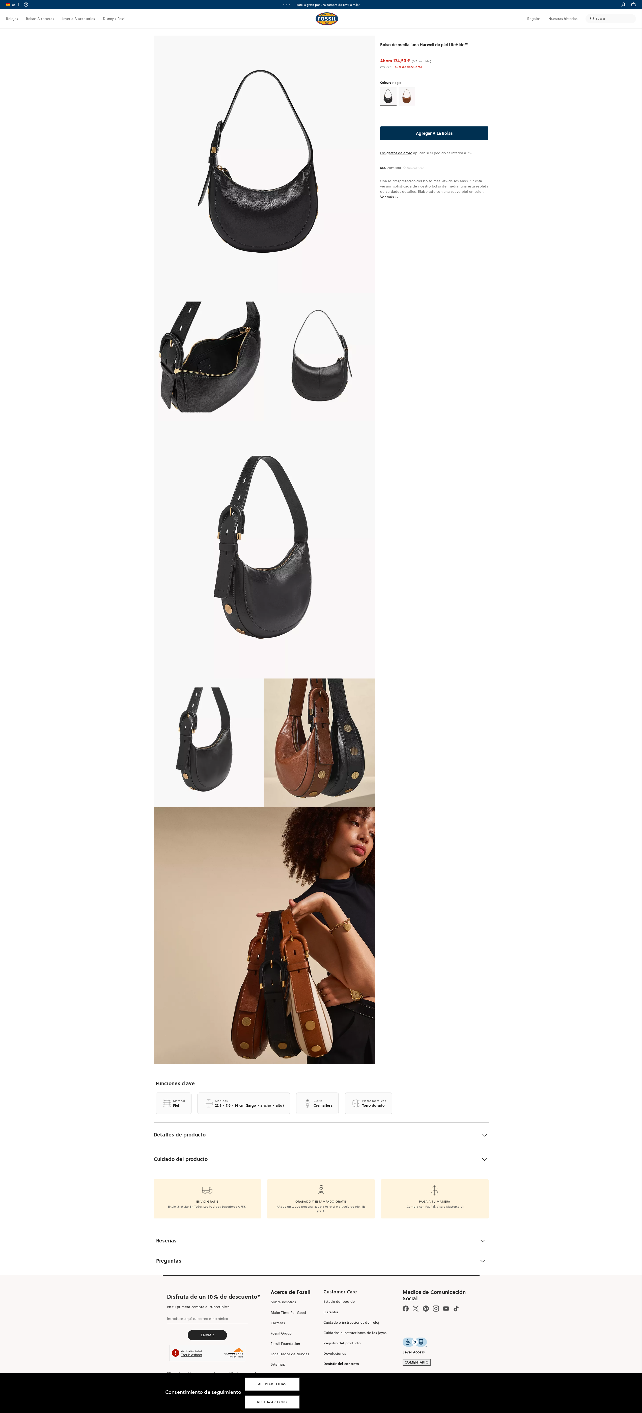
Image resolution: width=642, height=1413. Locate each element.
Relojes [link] (12, 18)
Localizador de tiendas (290, 1353)
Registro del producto (341, 1343)
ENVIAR (207, 1335)
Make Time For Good (288, 1312)
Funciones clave (175, 1083)
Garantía (330, 1312)
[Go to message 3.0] (289, 4)
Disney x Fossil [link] (114, 18)
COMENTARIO (417, 1362)
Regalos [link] (533, 18)
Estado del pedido (339, 1301)
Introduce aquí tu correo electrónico (197, 1318)
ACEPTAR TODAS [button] (272, 1384)
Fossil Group (281, 1333)
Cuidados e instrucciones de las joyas (354, 1332)
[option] (264, 164)
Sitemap (278, 1364)
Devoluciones (334, 1353)
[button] (14, 4)
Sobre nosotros (283, 1302)
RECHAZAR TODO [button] (272, 1401)
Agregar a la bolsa (434, 133)
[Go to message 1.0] (283, 4)
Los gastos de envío (396, 152)
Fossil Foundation (285, 1343)
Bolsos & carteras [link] (40, 18)
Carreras (278, 1322)
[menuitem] (12, 18)
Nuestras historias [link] (562, 18)
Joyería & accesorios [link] (78, 18)
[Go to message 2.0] (286, 4)
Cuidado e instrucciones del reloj (351, 1322)
